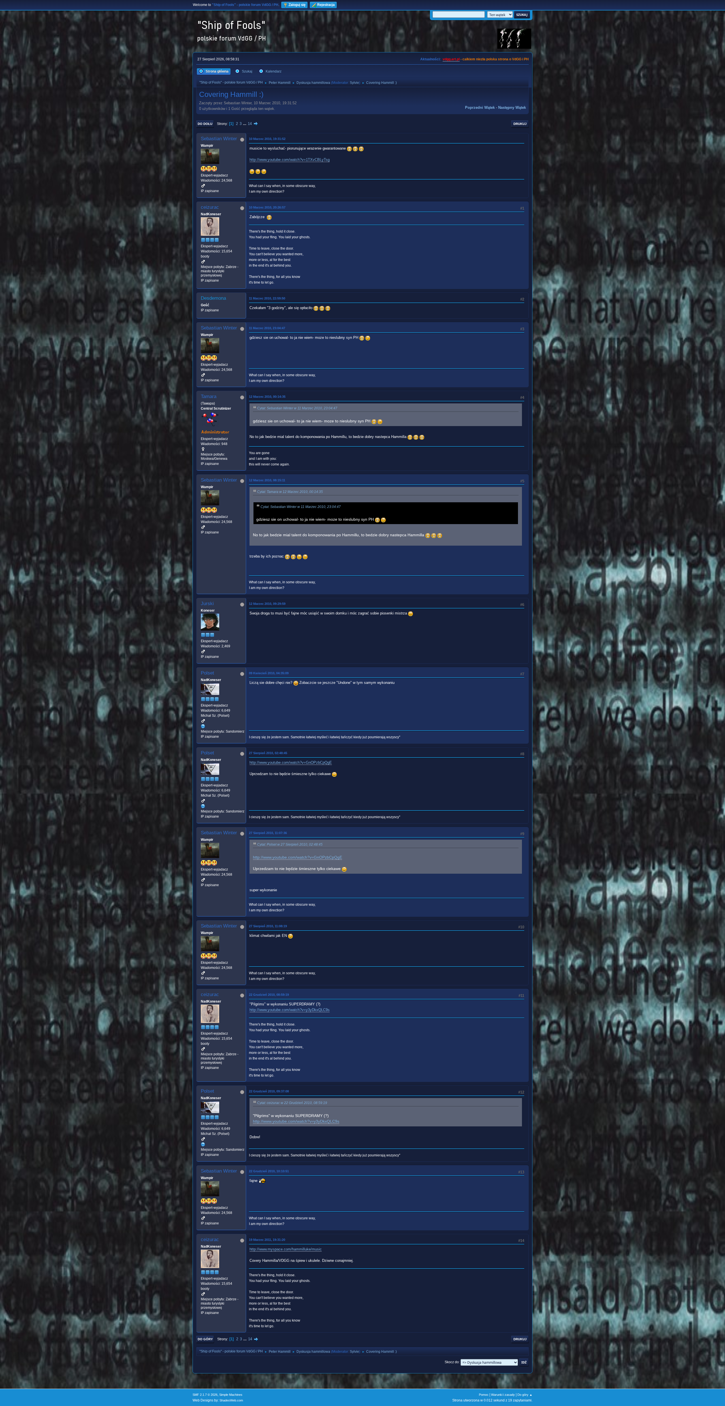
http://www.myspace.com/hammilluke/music (286, 1249)
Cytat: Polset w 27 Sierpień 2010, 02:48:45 (290, 844)
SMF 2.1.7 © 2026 (205, 1394)
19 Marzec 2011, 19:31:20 (267, 1239)
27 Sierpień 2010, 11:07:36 (268, 833)
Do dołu (205, 124)
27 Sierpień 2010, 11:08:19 (268, 926)
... (245, 124)
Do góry (205, 1339)
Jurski (207, 603)
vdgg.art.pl (451, 59)
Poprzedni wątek (480, 107)
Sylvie (354, 83)
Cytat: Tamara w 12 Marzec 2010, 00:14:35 (290, 492)
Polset (207, 673)
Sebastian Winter (219, 138)
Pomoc (484, 1394)
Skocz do (452, 1362)
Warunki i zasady (503, 1394)
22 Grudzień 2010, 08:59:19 (269, 994)
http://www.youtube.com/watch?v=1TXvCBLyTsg (290, 160)
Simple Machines (230, 1394)
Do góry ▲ (524, 1394)
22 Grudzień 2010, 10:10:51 (269, 1171)
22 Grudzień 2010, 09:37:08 (269, 1091)
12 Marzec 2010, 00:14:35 (267, 396)
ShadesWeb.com (231, 1400)
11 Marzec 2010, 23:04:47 (267, 328)
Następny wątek (512, 107)
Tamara (208, 396)
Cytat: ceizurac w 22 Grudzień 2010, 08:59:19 (292, 1103)
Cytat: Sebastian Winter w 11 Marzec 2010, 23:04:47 (297, 408)
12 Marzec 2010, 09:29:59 (267, 603)
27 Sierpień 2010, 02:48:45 (268, 753)
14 (250, 124)
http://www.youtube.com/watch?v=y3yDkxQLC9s (290, 1010)
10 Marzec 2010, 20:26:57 (267, 207)
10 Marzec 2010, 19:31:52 (267, 139)
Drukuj (519, 124)
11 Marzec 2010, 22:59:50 (267, 298)
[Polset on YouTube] (203, 726)
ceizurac (210, 207)
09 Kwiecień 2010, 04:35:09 (269, 673)
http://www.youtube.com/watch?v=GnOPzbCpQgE (291, 762)
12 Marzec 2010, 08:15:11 (267, 480)
